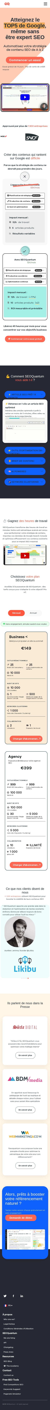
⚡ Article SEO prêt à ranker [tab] (22, 396)
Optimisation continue (17, 281)
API (5, 1319)
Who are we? (9, 1296)
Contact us (8, 1352)
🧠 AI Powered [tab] (17, 471)
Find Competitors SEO (13, 1361)
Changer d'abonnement (26, 738)
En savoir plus (25, 1032)
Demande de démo (20, 1194)
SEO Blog (8, 1338)
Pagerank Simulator (12, 1370)
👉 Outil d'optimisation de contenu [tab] (25, 452)
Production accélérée (17, 276)
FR (10, 1282)
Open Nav (45, 4)
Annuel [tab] (33, 613)
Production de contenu (19, 201)
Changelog (8, 1324)
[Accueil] (25, 3)
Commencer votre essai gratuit (26, 339)
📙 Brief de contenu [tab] (21, 461)
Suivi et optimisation (18, 207)
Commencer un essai (25, 60)
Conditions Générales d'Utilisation (18, 1305)
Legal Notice (9, 1300)
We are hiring (9, 1314)
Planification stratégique (20, 195)
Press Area (8, 1328)
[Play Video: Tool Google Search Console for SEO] (25, 555)
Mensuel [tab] (16, 613)
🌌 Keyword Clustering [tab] (23, 482)
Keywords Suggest (12, 1366)
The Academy (12, 1342)
